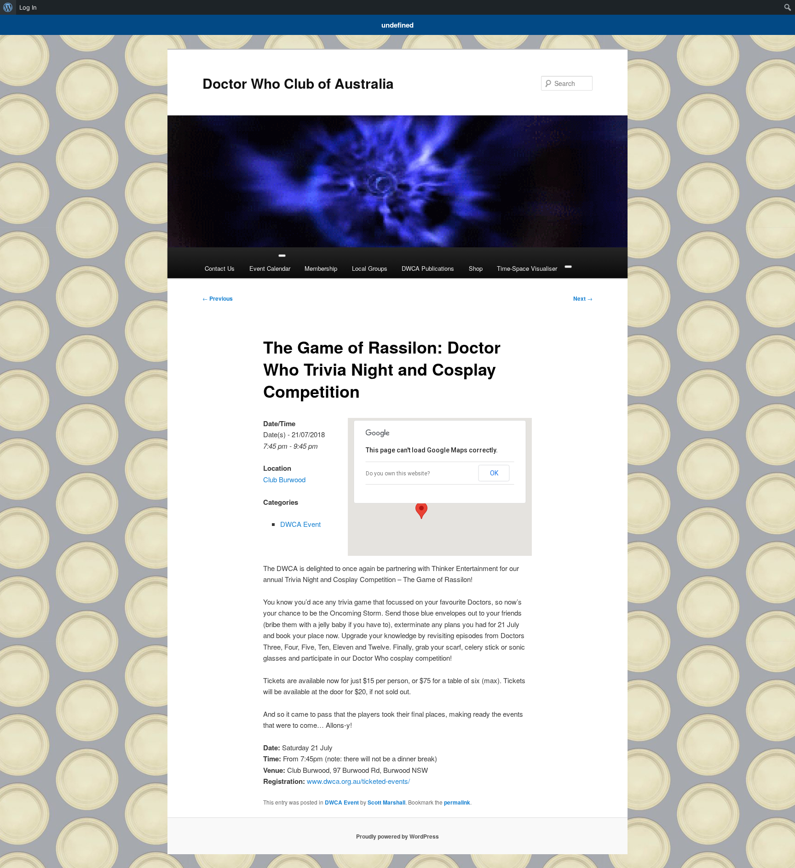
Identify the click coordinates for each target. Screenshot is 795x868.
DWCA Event (300, 524)
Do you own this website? (398, 473)
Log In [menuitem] (28, 7)
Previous (217, 298)
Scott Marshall (386, 802)
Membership (321, 268)
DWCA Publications (428, 268)
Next (583, 298)
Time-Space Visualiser (527, 268)
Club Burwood (284, 479)
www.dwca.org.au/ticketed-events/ (358, 781)
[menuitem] (8, 7)
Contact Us (220, 268)
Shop (476, 268)
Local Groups (369, 268)
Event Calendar (269, 268)
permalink (457, 802)
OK (494, 473)
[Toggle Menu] (282, 255)
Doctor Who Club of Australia (298, 83)
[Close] (568, 266)
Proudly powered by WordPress (397, 836)
